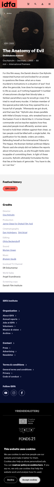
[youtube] (6, 393)
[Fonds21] (27, 438)
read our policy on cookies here (27, 465)
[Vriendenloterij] (27, 411)
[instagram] (14, 393)
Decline (10, 480)
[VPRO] (27, 430)
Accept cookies (29, 480)
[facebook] (22, 393)
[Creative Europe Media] (27, 421)
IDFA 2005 (10, 189)
